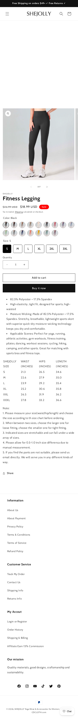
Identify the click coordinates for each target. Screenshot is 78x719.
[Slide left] (31, 187)
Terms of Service (16, 542)
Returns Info (14, 598)
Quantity (7, 257)
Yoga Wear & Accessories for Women (42, 709)
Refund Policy (15, 551)
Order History (15, 629)
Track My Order (15, 574)
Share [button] (10, 473)
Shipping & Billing (17, 637)
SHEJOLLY (19, 709)
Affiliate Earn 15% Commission (25, 646)
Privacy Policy (15, 526)
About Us (12, 510)
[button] (7, 14)
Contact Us (13, 582)
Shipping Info (15, 590)
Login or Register (17, 621)
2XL (52, 247)
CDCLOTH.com (39, 712)
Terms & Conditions (18, 534)
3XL (65, 247)
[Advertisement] (39, 62)
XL (39, 247)
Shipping (19, 212)
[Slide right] (47, 187)
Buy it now (39, 288)
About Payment (16, 518)
